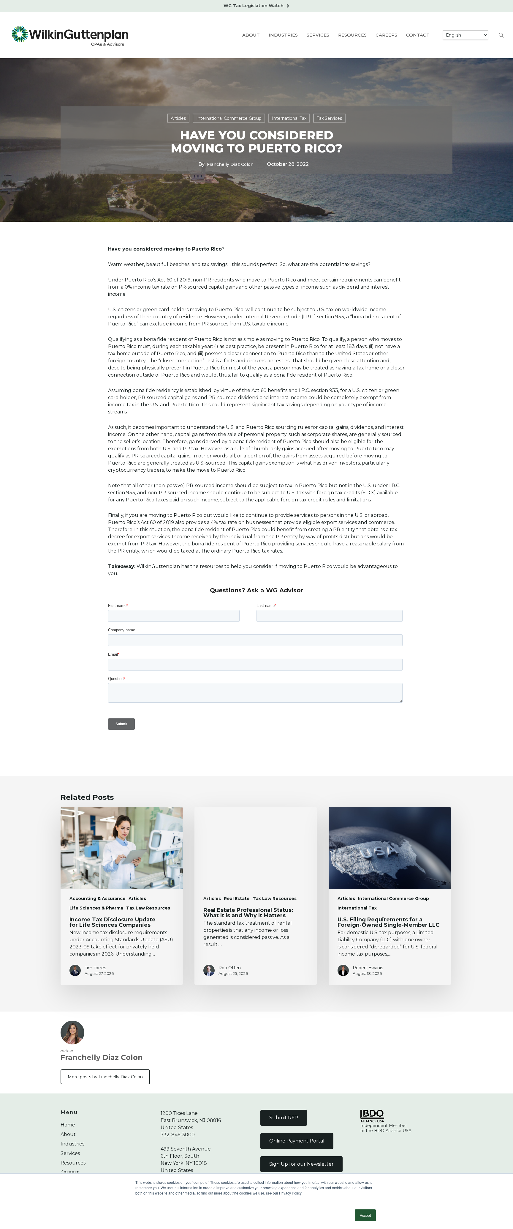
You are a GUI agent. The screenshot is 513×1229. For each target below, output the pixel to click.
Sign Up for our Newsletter (301, 1164)
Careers (70, 1172)
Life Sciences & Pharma (96, 908)
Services (70, 1153)
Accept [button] (365, 1215)
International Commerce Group (229, 118)
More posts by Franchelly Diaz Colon (105, 1076)
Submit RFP (283, 1118)
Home (68, 1125)
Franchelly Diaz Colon (230, 164)
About (68, 1134)
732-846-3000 (178, 1134)
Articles (178, 118)
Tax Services (329, 118)
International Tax (289, 118)
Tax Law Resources (148, 908)
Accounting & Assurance (97, 898)
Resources (73, 1163)
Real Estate (237, 898)
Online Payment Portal (296, 1141)
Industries (72, 1144)
